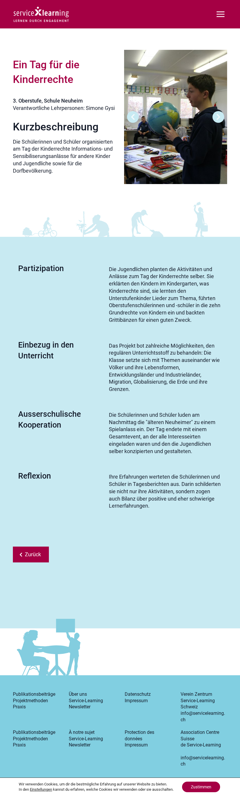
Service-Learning (86, 700)
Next (218, 117)
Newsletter (79, 707)
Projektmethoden (30, 700)
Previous (133, 117)
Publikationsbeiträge (34, 694)
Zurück (33, 554)
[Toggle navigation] (220, 14)
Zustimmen (201, 787)
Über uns (78, 694)
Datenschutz (138, 694)
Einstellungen (41, 789)
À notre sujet (82, 732)
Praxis (19, 707)
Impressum (136, 700)
